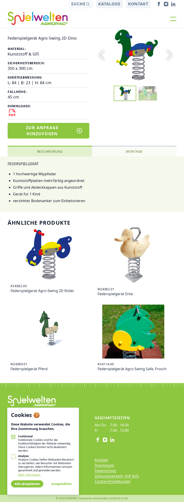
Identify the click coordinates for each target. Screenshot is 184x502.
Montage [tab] (134, 151)
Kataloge (109, 3)
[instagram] (166, 4)
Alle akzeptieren (27, 484)
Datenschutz (105, 470)
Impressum (104, 465)
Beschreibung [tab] (50, 151)
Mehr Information (29, 475)
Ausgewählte (61, 484)
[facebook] (159, 4)
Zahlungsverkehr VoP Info (117, 476)
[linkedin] (173, 4)
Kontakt (138, 3)
